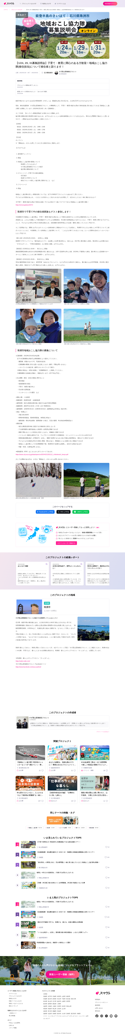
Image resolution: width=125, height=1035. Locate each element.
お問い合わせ (99, 1008)
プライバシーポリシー (101, 1002)
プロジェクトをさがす (15, 996)
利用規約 (97, 999)
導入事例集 (12, 1015)
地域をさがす (13, 998)
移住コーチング (13, 1006)
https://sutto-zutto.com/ (23, 661)
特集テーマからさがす (15, 1001)
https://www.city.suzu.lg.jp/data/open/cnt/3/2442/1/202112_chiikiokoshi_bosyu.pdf (42, 454)
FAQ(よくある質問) (14, 1023)
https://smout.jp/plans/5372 (24, 205)
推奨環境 (97, 1005)
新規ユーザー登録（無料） (62, 974)
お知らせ (11, 1025)
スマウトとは (13, 993)
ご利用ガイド (13, 1013)
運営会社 (97, 1011)
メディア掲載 (13, 1028)
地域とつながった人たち (16, 1003)
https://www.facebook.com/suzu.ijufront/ (28, 667)
